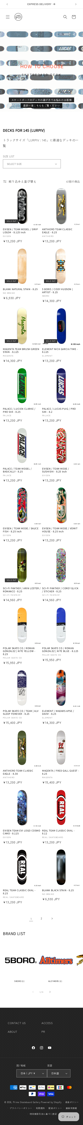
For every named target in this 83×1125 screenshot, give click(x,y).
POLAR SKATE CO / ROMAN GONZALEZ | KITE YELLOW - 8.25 (19, 651)
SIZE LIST (8, 156)
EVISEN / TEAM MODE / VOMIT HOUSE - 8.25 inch (60, 530)
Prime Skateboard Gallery (26, 1102)
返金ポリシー (72, 1102)
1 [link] (31, 919)
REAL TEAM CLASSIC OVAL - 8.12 (58, 832)
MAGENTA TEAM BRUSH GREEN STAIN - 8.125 (21, 350)
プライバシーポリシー (21, 1108)
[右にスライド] (50, 992)
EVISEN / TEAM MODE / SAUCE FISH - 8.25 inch (21, 530)
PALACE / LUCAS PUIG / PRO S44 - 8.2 (59, 410)
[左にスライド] (33, 992)
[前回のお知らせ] (7, 4)
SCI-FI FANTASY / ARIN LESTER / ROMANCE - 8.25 (22, 590)
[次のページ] (52, 918)
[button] (7, 17)
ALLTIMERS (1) (55, 981)
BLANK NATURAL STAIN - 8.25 (20, 289)
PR (43, 1032)
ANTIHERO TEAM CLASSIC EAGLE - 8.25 (57, 231)
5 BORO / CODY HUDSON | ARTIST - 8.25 (57, 291)
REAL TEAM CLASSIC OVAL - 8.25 (19, 892)
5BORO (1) (19, 981)
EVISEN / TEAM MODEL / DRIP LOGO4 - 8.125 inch (20, 231)
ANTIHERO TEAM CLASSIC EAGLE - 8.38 (18, 772)
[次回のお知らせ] (76, 4)
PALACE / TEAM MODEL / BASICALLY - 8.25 (17, 470)
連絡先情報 (71, 1108)
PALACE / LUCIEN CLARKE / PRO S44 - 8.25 (19, 410)
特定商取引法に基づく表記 (43, 1113)
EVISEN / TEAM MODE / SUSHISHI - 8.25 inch (55, 470)
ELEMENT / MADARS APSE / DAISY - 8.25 (58, 712)
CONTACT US (17, 1023)
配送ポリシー (55, 1108)
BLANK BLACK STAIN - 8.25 (58, 890)
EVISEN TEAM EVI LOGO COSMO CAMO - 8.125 (21, 832)
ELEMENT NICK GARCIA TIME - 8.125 (60, 350)
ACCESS (47, 1023)
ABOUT (12, 1032)
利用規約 (40, 1108)
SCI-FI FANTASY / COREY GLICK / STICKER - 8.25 (60, 590)
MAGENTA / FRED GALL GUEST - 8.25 (60, 772)
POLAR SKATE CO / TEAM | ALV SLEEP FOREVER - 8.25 (20, 712)
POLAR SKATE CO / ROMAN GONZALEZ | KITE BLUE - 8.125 (60, 650)
